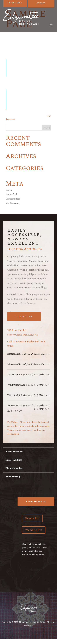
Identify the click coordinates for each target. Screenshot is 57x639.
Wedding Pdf (33, 530)
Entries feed (11, 194)
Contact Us (24, 316)
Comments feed (13, 198)
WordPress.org (13, 203)
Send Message (36, 501)
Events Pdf (32, 518)
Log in (9, 190)
